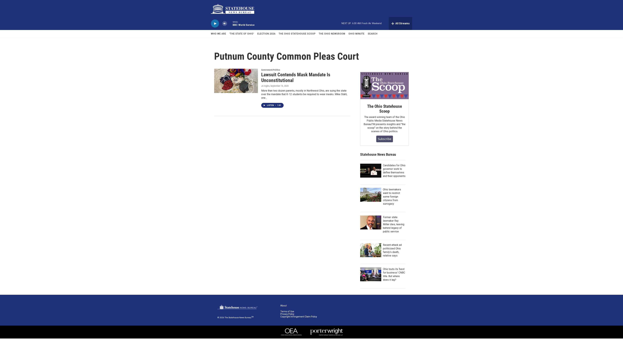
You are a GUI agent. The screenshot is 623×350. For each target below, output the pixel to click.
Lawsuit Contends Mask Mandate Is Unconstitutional (295, 77)
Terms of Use (287, 311)
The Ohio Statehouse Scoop (297, 33)
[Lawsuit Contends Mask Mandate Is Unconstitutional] (236, 81)
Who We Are (218, 33)
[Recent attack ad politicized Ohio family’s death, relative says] (370, 250)
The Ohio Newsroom (332, 33)
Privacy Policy (287, 314)
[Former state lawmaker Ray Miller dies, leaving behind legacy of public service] (370, 222)
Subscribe (384, 139)
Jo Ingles (265, 86)
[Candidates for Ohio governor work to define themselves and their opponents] (370, 171)
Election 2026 (266, 33)
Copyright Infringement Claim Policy (298, 316)
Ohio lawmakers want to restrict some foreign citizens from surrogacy (392, 196)
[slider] (229, 23)
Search (373, 33)
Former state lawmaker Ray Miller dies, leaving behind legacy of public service (393, 224)
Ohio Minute (356, 33)
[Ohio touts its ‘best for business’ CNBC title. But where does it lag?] (370, 274)
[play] (215, 23)
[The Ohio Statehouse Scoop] (384, 85)
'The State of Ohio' (241, 33)
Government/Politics (270, 70)
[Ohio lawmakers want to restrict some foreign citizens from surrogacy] (370, 195)
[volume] (224, 23)
